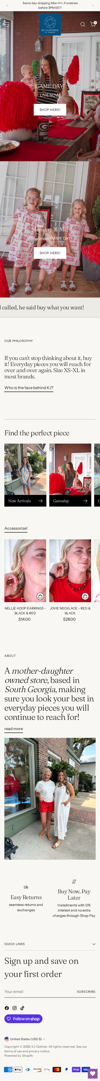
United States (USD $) (26, 1039)
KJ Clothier (39, 1046)
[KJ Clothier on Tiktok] (23, 1009)
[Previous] (7, 5)
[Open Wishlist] (93, 1074)
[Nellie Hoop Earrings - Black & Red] (25, 570)
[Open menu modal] (7, 24)
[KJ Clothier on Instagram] (15, 1009)
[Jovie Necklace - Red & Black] (70, 570)
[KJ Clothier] (50, 24)
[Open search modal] (83, 24)
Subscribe (86, 991)
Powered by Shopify (18, 1055)
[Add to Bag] (40, 596)
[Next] (92, 5)
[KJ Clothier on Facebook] (7, 1009)
